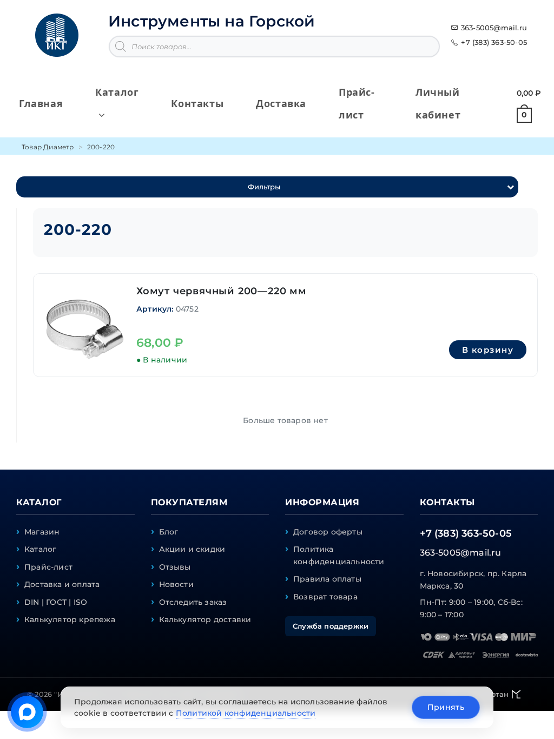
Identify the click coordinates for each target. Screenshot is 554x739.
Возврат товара (325, 597)
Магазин (42, 532)
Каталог (40, 549)
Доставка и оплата (62, 584)
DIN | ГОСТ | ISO (55, 602)
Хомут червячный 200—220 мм (221, 291)
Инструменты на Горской (211, 21)
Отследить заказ (193, 602)
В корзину (488, 350)
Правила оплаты (327, 579)
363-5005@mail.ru (494, 27)
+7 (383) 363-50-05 (494, 42)
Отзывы (175, 567)
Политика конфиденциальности (339, 555)
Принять (445, 707)
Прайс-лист (48, 567)
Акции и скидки (192, 549)
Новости (176, 584)
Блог (169, 532)
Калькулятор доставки (205, 619)
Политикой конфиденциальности (246, 713)
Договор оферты (327, 532)
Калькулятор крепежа (69, 619)
